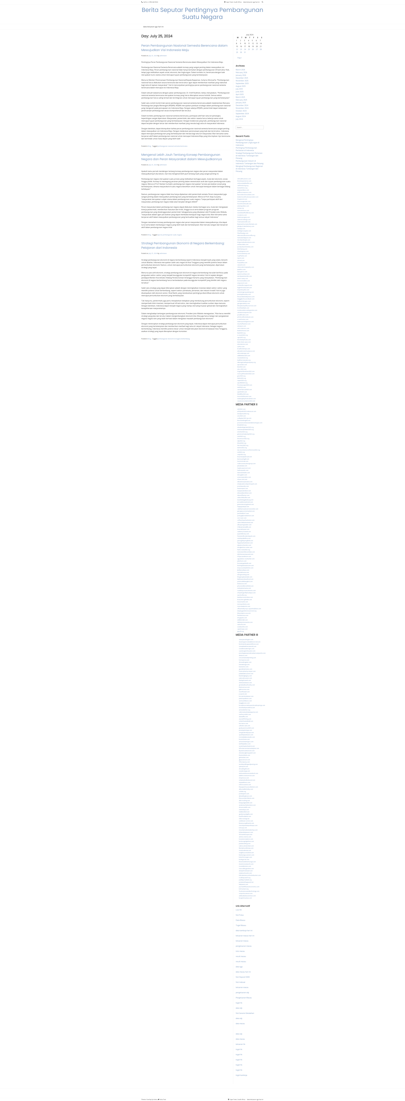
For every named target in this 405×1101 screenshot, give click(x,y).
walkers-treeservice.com (247, 775)
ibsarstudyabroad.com (244, 457)
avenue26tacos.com (245, 701)
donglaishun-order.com (244, 547)
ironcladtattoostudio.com (247, 737)
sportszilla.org (241, 595)
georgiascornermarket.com (246, 511)
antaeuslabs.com (242, 244)
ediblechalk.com (242, 620)
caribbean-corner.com (246, 821)
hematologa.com (244, 664)
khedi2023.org (241, 425)
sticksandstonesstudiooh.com (248, 773)
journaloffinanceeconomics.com (249, 887)
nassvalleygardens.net (246, 868)
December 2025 (242, 78)
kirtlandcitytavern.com (246, 832)
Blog (149, 146)
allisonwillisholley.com (246, 789)
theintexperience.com (244, 181)
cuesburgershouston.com (247, 651)
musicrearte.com (242, 602)
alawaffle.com (243, 717)
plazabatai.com (242, 466)
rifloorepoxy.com (244, 762)
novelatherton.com (245, 866)
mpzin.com (240, 258)
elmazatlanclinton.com (244, 493)
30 (241, 52)
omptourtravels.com (245, 873)
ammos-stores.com (245, 837)
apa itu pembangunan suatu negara (170, 235)
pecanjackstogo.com (245, 730)
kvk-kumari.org (243, 889)
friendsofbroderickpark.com (246, 536)
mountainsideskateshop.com (248, 830)
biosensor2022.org (243, 438)
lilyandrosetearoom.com (246, 751)
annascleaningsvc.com (246, 742)
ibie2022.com (241, 367)
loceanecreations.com (246, 839)
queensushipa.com (243, 274)
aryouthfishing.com (245, 719)
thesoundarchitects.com (246, 798)
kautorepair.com (242, 488)
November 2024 (242, 108)
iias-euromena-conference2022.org (248, 450)
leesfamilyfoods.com (244, 340)
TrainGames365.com (243, 222)
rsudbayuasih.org (244, 878)
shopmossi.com (244, 778)
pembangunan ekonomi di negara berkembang (174, 339)
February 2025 (241, 100)
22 (237, 49)
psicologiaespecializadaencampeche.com (252, 653)
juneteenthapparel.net (246, 882)
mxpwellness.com (244, 782)
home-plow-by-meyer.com (247, 671)
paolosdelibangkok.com (245, 581)
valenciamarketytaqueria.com (248, 712)
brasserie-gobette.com (244, 599)
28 (261, 49)
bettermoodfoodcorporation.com (247, 197)
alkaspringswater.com (244, 525)
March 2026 (240, 70)
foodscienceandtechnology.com (249, 891)
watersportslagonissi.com (245, 321)
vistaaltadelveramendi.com (247, 646)
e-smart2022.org (242, 335)
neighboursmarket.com (246, 853)
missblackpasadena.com (247, 707)
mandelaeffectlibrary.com (245, 213)
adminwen (163, 56)
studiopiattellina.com (244, 538)
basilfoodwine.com (245, 816)
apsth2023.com (242, 392)
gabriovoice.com (244, 689)
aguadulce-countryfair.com (245, 559)
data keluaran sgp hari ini (251, 2)
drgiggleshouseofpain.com (245, 299)
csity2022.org (241, 454)
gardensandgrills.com (246, 814)
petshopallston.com (245, 698)
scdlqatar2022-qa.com (244, 418)
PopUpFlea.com (242, 262)
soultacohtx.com (242, 627)
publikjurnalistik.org (245, 880)
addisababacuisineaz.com (247, 896)
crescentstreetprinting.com (247, 658)
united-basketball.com (246, 721)
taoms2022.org (242, 448)
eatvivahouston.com (245, 678)
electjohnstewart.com (246, 871)
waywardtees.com (243, 190)
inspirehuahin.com (243, 290)
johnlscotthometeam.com (245, 317)
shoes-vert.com (242, 479)
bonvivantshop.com (243, 253)
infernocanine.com (245, 785)
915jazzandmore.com (244, 556)
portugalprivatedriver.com (245, 516)
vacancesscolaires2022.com (246, 401)
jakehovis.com (241, 561)
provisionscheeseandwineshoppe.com (249, 423)
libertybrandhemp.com (246, 848)
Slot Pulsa (240, 915)
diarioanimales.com (243, 473)
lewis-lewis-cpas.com (244, 342)
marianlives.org (242, 188)
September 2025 (242, 83)
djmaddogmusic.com (245, 796)
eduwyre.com (241, 326)
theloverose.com (244, 687)
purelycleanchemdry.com (245, 247)
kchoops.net (243, 828)
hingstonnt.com (242, 199)
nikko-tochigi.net (244, 819)
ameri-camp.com (242, 278)
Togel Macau (241, 925)
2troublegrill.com (244, 769)
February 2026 (241, 72)
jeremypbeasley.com (244, 294)
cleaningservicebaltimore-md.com (249, 642)
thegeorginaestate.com (244, 577)
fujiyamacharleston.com (245, 543)
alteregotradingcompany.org (246, 362)
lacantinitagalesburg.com (245, 500)
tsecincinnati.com (242, 461)
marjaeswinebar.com (244, 491)
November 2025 (242, 81)
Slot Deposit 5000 (243, 977)
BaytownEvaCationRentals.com (247, 224)
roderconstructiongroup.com (246, 463)
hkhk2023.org (241, 378)
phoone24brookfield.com (245, 586)
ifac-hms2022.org (242, 445)
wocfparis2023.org (243, 414)
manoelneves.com (243, 210)
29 (237, 52)
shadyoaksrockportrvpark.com (247, 484)
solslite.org (242, 791)
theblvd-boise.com (243, 331)
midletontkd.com (244, 812)
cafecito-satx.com (244, 726)
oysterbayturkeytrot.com (247, 746)
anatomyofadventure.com (247, 805)
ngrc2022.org (241, 337)
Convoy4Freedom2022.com (245, 374)
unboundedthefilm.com (244, 183)
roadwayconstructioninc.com (246, 590)
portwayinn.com (244, 794)
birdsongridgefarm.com (246, 841)
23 (241, 49)
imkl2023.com (241, 387)
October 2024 (241, 111)
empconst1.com (242, 283)
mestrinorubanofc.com (246, 864)
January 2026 (241, 75)
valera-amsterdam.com (246, 846)
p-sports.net (243, 694)
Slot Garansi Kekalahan (245, 1013)
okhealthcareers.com (244, 179)
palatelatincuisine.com (246, 673)
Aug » (239, 58)
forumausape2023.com (244, 385)
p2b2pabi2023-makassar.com (246, 411)
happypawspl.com (243, 506)
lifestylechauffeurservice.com (246, 306)
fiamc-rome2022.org (243, 550)
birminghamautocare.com (245, 565)
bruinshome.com (244, 739)
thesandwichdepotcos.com (245, 297)
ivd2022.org (241, 452)
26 (253, 49)
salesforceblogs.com (244, 219)
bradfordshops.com (243, 349)
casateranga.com (244, 771)
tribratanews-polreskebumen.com (250, 875)
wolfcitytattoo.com (244, 744)
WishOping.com (242, 249)
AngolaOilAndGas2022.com (245, 371)
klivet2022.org (241, 443)
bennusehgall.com (243, 459)
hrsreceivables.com (243, 281)
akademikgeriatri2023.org (245, 427)
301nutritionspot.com (245, 834)
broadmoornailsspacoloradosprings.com (252, 705)
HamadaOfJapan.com (244, 238)
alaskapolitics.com (243, 206)
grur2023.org (241, 376)
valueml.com (241, 265)
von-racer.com (241, 518)
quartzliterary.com (243, 534)
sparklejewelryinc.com (246, 735)
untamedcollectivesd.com (247, 780)
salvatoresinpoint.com (244, 312)
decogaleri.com (242, 475)
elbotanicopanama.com (244, 482)
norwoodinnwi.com (245, 850)
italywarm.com (243, 884)
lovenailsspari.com (243, 529)
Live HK (239, 910)
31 (245, 52)
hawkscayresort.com (244, 468)
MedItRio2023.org (242, 394)
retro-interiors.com (243, 328)
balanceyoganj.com (243, 217)
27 (257, 49)
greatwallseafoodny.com (247, 685)
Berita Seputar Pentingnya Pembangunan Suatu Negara (202, 13)
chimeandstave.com (245, 683)
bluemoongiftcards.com (246, 823)
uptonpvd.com (243, 766)
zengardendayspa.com (246, 732)
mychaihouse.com (243, 572)
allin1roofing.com (244, 800)
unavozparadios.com (244, 477)
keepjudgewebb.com (245, 803)
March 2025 (240, 97)
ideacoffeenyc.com (243, 495)
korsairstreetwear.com (246, 696)
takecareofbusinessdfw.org (246, 235)
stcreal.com (241, 260)
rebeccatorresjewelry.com (245, 267)
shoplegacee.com (243, 251)
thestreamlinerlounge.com (247, 862)
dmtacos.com (243, 655)
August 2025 (241, 86)
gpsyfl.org (240, 631)
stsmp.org (240, 208)
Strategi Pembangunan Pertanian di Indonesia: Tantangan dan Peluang (249, 155)
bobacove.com (242, 584)
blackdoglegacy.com (245, 676)
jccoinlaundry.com (243, 486)
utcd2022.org (241, 436)
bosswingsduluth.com (244, 563)
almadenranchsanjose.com (246, 351)
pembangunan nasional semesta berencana (172, 146)
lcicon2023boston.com (244, 396)
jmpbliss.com (241, 269)
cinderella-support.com (244, 285)
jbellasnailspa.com (243, 570)
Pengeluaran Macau (244, 998)
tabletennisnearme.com (245, 622)
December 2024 (242, 105)
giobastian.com (244, 757)
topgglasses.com (244, 703)
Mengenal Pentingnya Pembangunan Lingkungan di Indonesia (247, 142)
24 (245, 49)
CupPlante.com (242, 256)
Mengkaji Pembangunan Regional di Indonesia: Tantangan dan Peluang (249, 168)
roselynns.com (242, 215)
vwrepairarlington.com (246, 639)
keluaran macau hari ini (245, 936)
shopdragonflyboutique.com (246, 593)
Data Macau (240, 920)
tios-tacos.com (243, 723)
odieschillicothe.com (243, 497)
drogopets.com (242, 618)
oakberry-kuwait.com (244, 531)
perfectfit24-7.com (243, 513)
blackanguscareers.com (246, 855)
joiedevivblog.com (244, 843)
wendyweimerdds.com (244, 276)
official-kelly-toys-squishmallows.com (249, 609)
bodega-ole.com (244, 859)
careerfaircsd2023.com (244, 389)
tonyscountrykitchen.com (245, 568)
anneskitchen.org (244, 710)
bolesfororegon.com (245, 857)
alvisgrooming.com (243, 574)
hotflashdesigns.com (244, 301)
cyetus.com (240, 346)
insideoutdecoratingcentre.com (247, 310)
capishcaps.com (242, 629)
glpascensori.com (244, 760)
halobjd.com (241, 229)
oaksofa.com (241, 624)
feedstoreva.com (242, 615)
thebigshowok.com (245, 680)
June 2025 (240, 91)
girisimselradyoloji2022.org (245, 434)
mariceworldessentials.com (246, 552)
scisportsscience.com (245, 893)
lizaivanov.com (243, 667)
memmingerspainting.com (245, 292)
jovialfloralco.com (242, 315)
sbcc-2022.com (241, 369)
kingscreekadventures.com (246, 242)
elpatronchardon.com (244, 545)
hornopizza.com (244, 660)
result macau (241, 956)
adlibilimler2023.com (243, 355)
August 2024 (241, 116)
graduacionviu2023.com (246, 728)
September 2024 (242, 113)
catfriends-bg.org (242, 185)
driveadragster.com (245, 662)
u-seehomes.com (242, 319)
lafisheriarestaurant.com (245, 554)
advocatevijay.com (243, 353)
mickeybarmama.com (244, 588)
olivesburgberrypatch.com (247, 753)
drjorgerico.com (242, 272)
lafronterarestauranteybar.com (249, 748)
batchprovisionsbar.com (245, 597)
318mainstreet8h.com (244, 527)
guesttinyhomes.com (245, 669)
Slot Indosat (240, 982)
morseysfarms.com (243, 604)
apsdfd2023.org (242, 383)
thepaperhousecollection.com (248, 787)
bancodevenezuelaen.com (245, 194)
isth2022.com (241, 409)
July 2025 (239, 89)
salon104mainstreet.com (245, 522)
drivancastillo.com (244, 807)
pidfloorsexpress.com (244, 192)
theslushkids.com (244, 755)
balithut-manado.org (243, 360)
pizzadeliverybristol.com (245, 502)
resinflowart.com (244, 692)
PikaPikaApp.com (242, 233)
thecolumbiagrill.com (243, 420)
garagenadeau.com (243, 303)
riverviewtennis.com (243, 606)
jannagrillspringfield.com (245, 541)
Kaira (155, 1099)
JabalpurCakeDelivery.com (245, 226)
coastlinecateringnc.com (246, 649)
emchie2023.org (242, 432)
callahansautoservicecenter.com (247, 509)
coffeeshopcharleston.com (245, 520)
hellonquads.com (242, 470)
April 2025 (240, 94)
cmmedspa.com (244, 810)
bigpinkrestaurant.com (244, 287)
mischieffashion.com (243, 324)
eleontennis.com (242, 344)
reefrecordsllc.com (245, 714)
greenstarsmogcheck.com (245, 504)
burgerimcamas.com (245, 898)
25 (249, 49)
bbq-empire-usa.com (244, 613)
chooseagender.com (243, 201)
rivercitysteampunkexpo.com (248, 825)
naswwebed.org (242, 358)
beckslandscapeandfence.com (249, 644)
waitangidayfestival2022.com (246, 399)
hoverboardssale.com (244, 204)
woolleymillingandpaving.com (248, 764)
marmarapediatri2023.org (245, 429)
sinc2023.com (241, 416)
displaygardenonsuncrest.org (246, 611)
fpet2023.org (241, 333)
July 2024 (239, 119)
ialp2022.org (241, 441)
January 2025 (241, 102)
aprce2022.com (242, 365)
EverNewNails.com (243, 308)
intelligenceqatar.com (244, 231)
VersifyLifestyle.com (243, 240)
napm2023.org (241, 380)
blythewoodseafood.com (245, 579)
